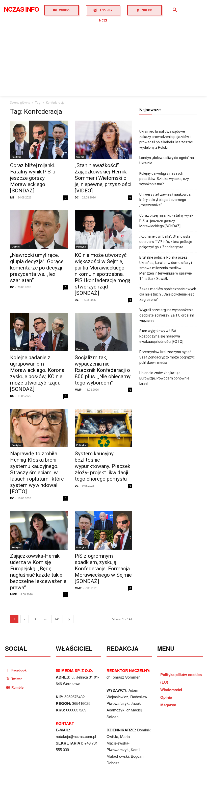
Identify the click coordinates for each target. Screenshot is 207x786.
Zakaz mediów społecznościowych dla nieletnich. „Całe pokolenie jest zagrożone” (167, 294)
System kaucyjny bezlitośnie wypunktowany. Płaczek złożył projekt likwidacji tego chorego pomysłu (102, 466)
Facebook (19, 670)
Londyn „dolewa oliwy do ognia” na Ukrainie (166, 160)
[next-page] (69, 619)
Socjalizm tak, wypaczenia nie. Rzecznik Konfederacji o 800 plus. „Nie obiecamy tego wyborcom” (103, 370)
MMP (78, 389)
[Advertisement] (103, 58)
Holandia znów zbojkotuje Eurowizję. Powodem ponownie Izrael (164, 378)
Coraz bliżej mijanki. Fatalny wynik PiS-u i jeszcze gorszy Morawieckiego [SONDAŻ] (34, 178)
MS (12, 197)
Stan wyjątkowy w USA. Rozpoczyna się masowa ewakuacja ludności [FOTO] (161, 336)
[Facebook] (8, 670)
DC (77, 197)
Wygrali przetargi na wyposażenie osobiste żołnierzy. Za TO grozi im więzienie (166, 315)
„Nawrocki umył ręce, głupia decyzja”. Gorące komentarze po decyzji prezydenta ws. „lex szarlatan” (37, 267)
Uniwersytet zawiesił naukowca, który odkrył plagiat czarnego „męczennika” (165, 199)
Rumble (17, 687)
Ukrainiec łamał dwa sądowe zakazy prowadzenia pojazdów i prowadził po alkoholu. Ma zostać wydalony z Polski (166, 139)
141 (57, 619)
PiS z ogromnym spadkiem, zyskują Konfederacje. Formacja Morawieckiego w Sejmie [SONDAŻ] (103, 568)
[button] (175, 10)
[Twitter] (8, 679)
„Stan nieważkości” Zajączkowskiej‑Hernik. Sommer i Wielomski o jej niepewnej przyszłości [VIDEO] (103, 178)
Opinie (80, 157)
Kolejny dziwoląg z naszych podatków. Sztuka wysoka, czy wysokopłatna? (164, 178)
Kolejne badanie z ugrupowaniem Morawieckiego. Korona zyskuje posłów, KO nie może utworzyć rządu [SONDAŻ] (37, 373)
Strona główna (20, 102)
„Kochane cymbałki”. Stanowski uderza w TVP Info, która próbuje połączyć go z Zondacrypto (165, 241)
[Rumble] (8, 687)
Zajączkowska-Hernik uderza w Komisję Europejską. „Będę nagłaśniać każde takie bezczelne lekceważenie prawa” (38, 572)
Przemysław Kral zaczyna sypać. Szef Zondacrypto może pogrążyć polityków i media (167, 357)
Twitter (16, 678)
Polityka (16, 157)
